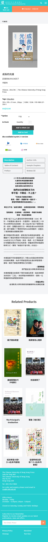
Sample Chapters (34, 165)
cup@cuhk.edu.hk (9, 489)
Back (5, 22)
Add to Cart (23, 132)
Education (10, 99)
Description (9, 160)
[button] (30, 9)
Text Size (27, 534)
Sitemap (5, 534)
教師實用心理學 (35, 340)
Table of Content (11, 165)
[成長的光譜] (23, 46)
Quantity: (20, 122)
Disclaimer (28, 531)
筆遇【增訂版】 (35, 420)
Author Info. (32, 160)
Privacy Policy (7, 531)
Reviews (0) (31, 171)
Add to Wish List (23, 128)
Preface (7, 171)
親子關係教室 (13, 340)
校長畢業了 (35, 380)
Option (5, 116)
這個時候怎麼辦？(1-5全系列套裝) (35, 462)
